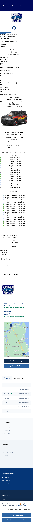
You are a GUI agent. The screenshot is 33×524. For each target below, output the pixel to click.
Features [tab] (3, 252)
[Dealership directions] (16, 339)
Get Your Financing (14, 147)
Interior (2, 47)
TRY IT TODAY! (5, 70)
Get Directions (16, 361)
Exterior (3, 44)
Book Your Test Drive (14, 134)
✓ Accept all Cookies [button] (16, 515)
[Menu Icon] (29, 6)
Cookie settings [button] (20, 505)
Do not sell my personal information (18, 509)
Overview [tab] (3, 250)
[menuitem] (16, 429)
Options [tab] (3, 254)
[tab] (14, 45)
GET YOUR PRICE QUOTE (9, 67)
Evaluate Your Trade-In (14, 142)
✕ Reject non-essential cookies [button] (16, 520)
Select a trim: (5, 39)
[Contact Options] (21, 6)
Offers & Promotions (14, 106)
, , (13, 304)
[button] (4, 6)
